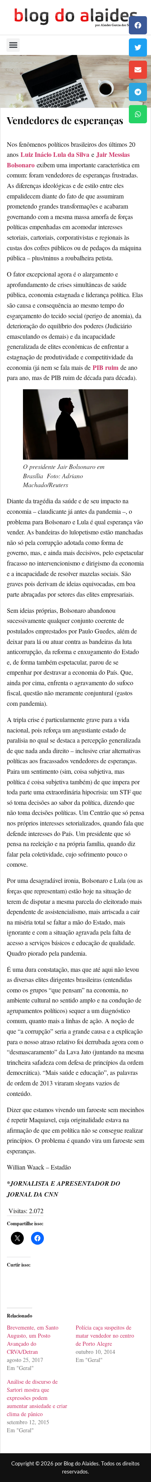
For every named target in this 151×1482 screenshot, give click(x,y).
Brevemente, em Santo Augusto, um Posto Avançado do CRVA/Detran (32, 1339)
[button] (138, 25)
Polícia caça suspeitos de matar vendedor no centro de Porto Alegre (105, 1335)
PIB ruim (105, 367)
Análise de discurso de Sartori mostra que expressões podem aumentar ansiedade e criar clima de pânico (37, 1398)
